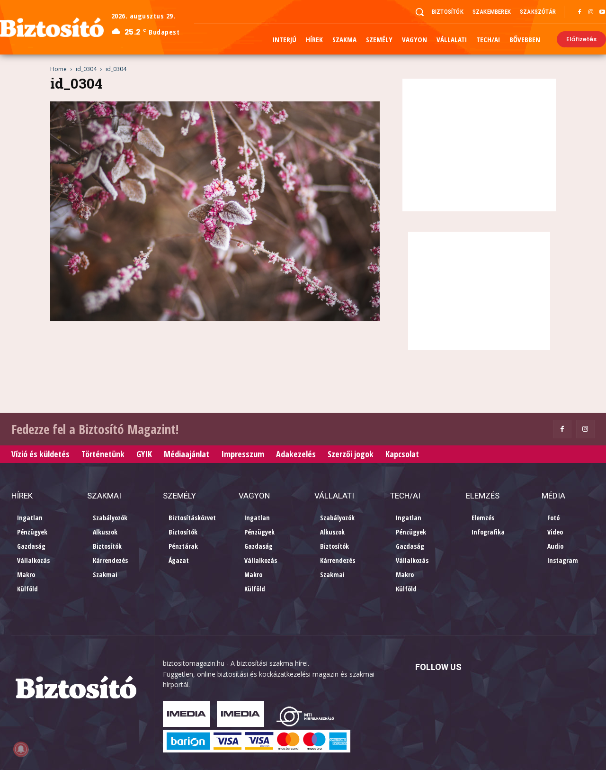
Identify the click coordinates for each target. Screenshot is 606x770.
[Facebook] (579, 12)
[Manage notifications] (20, 749)
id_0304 (86, 69)
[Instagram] (591, 12)
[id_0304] (215, 319)
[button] (419, 11)
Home (58, 69)
